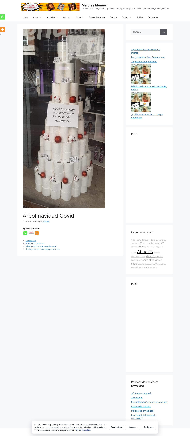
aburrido (159, 256)
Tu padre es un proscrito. (144, 61)
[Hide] (1, 34)
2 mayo (145, 240)
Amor (35, 17)
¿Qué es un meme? (141, 393)
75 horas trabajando (149, 243)
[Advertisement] (149, 179)
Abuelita (157, 252)
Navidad (40, 243)
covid (33, 243)
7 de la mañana (156, 240)
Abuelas (145, 251)
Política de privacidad (142, 411)
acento (141, 264)
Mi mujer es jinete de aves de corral (41, 246)
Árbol (28, 243)
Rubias (140, 17)
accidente (135, 260)
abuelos (150, 256)
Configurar (148, 427)
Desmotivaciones (97, 17)
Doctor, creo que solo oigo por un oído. (43, 249)
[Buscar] (163, 32)
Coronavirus (31, 241)
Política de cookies (141, 406)
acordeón (149, 264)
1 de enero (136, 240)
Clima (78, 17)
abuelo (142, 257)
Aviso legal (136, 397)
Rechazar (132, 427)
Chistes (66, 17)
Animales (51, 17)
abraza (134, 247)
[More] (37, 233)
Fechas (125, 17)
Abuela (142, 246)
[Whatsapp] (25, 233)
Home (25, 17)
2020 (161, 243)
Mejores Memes (94, 5)
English (113, 17)
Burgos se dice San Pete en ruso (148, 57)
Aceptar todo (116, 427)
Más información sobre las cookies (149, 402)
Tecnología (153, 17)
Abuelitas (135, 257)
